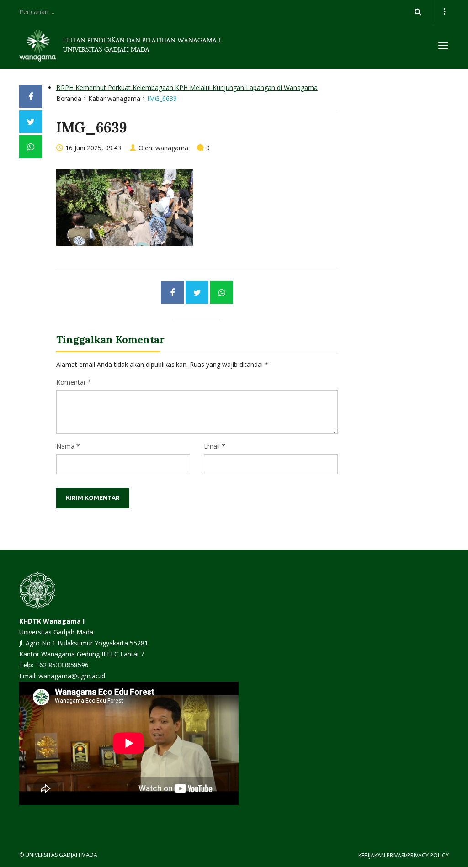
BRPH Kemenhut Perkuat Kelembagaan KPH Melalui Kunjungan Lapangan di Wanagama (187, 87)
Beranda (68, 98)
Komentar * (73, 382)
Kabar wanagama (114, 98)
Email (212, 446)
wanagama (171, 147)
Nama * (68, 446)
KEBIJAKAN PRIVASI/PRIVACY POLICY (403, 855)
